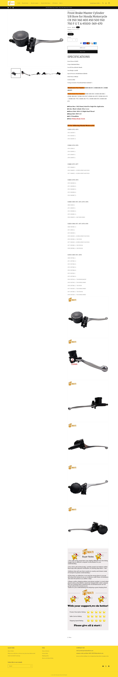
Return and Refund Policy (47, 658)
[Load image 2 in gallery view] (26, 73)
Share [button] (70, 637)
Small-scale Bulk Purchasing (14, 656)
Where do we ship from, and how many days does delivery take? (21, 653)
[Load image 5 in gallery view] (56, 73)
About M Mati (11, 651)
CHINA (70, 34)
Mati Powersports (57, 674)
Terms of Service (45, 651)
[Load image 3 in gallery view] (36, 73)
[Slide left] (9, 73)
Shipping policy (45, 656)
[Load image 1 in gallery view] (15, 73)
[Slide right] (62, 73)
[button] (25, 3)
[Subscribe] (30, 666)
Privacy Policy (45, 653)
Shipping (69, 29)
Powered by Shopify (63, 674)
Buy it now (82, 51)
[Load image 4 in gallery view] (46, 73)
